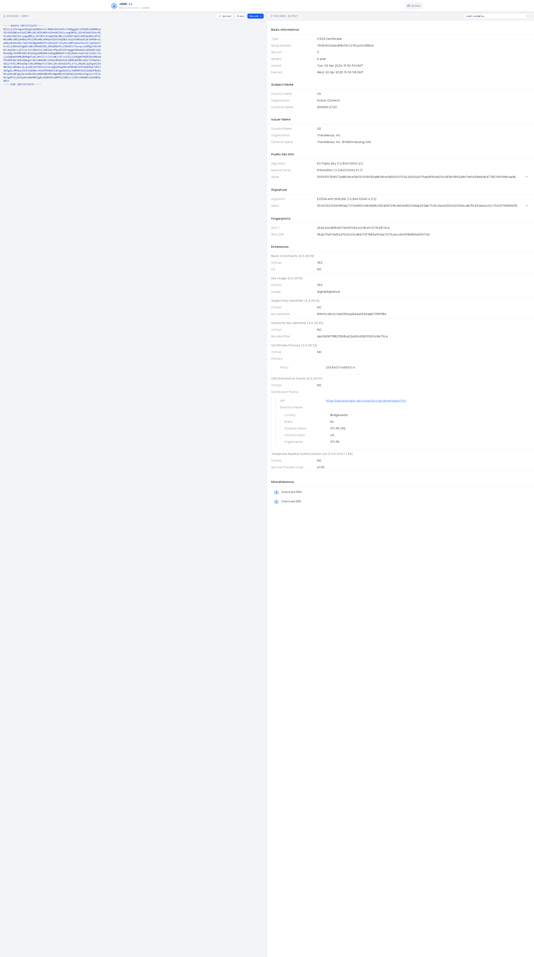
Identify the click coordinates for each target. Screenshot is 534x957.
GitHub (415, 6)
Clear (240, 16)
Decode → (255, 16)
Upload (226, 16)
